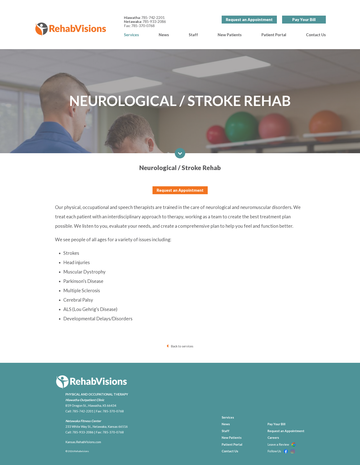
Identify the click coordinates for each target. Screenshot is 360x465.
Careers (273, 437)
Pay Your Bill (304, 19)
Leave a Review (279, 444)
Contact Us (316, 34)
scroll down (180, 153)
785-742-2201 (153, 17)
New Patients (230, 34)
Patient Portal (273, 34)
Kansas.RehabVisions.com (83, 442)
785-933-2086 (154, 21)
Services (131, 34)
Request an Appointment (249, 19)
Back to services (182, 346)
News (164, 34)
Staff (193, 34)
